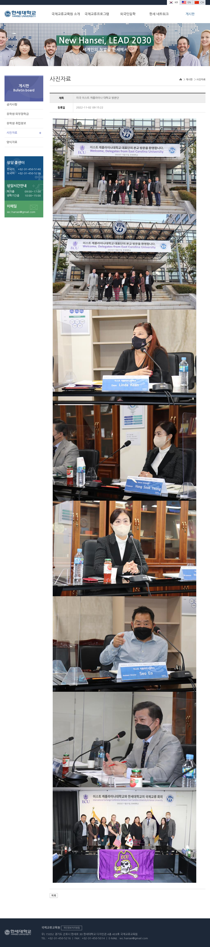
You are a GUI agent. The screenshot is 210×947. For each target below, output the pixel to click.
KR (176, 2)
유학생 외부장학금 (18, 113)
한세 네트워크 (159, 14)
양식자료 (12, 142)
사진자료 (12, 132)
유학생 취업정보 (16, 123)
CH (202, 2)
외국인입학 (128, 14)
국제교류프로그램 (96, 14)
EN (189, 2)
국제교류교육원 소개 (65, 14)
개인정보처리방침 (71, 928)
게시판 (190, 14)
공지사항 (12, 104)
